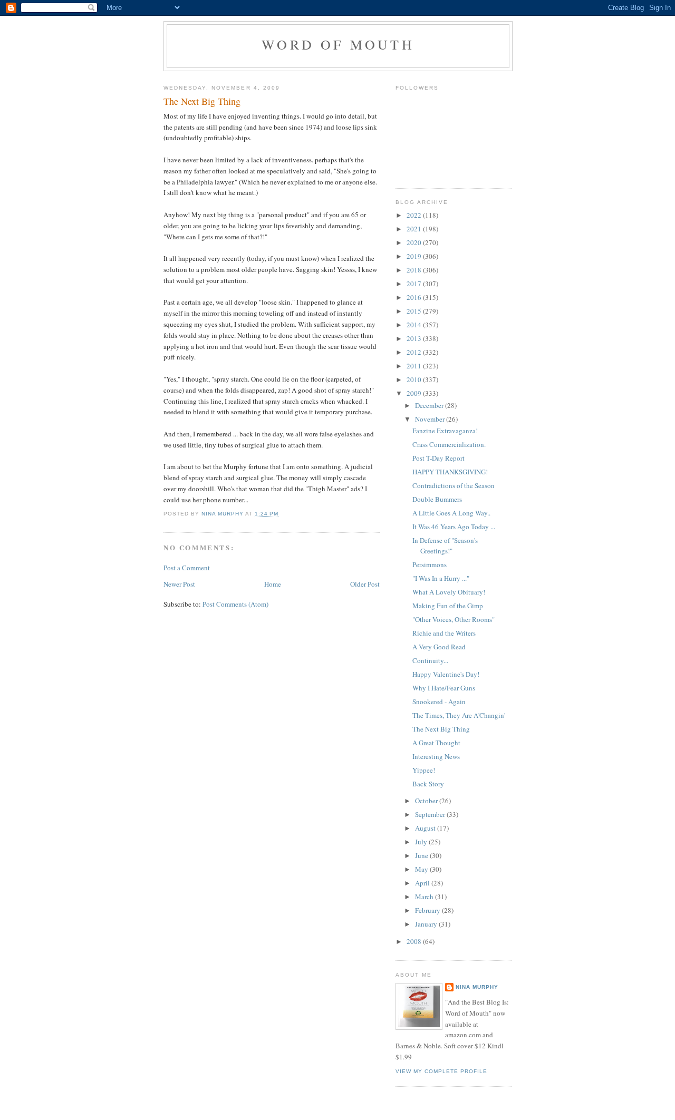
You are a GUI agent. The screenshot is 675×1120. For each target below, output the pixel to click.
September (431, 814)
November (430, 419)
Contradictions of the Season (453, 485)
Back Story (428, 783)
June (422, 855)
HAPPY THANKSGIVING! (450, 471)
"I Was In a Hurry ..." (440, 578)
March (425, 896)
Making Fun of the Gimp (447, 605)
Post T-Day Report (438, 458)
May (422, 869)
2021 (415, 228)
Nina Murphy (477, 987)
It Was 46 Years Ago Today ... (453, 526)
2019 (415, 256)
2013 (415, 338)
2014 (415, 324)
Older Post (365, 584)
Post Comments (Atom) (235, 604)
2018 (415, 270)
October (427, 800)
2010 (415, 379)
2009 (415, 393)
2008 (415, 941)
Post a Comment (186, 567)
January (427, 924)
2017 (415, 283)
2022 (415, 215)
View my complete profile (441, 1071)
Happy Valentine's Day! (445, 674)
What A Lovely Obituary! (448, 592)
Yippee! (423, 770)
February (428, 910)
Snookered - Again (439, 701)
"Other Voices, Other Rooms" (453, 619)
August (426, 828)
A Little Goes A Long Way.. (451, 513)
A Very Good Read (439, 646)
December (430, 405)
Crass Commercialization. (449, 444)
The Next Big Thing (441, 729)
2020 (415, 242)
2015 (415, 311)
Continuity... (430, 660)
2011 (415, 366)
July (422, 841)
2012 (415, 352)
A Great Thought (436, 742)
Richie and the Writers (444, 633)
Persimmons (429, 564)
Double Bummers (437, 499)
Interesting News (436, 756)
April (423, 883)
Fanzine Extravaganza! (445, 430)
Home (272, 584)
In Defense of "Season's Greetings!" (445, 545)
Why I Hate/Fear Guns (443, 688)
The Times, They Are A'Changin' (458, 715)
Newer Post (179, 584)
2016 (415, 297)
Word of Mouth (338, 44)
